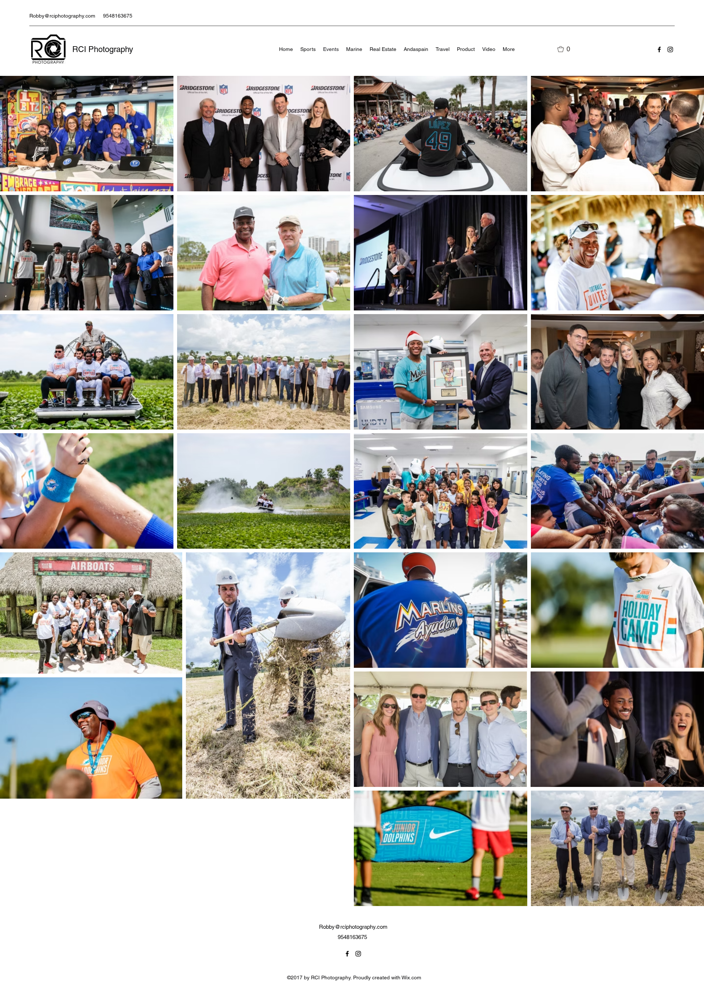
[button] (566, 49)
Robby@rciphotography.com (62, 16)
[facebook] (659, 49)
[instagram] (670, 49)
